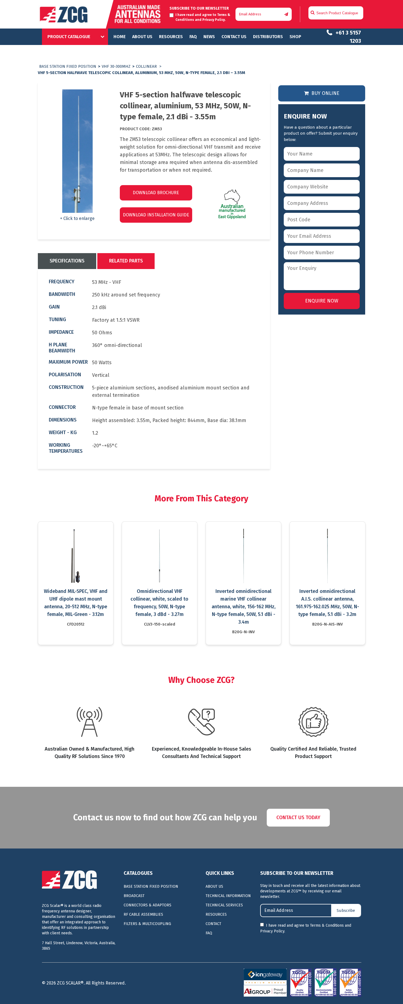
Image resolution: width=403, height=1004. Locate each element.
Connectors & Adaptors (147, 905)
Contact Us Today (298, 817)
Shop (295, 36)
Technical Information (228, 895)
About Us (142, 36)
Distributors (268, 36)
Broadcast (134, 895)
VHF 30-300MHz (116, 66)
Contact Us (234, 36)
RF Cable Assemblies (143, 914)
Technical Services (224, 905)
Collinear (146, 66)
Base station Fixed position (67, 66)
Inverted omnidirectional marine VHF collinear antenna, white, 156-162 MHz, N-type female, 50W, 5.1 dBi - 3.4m (244, 606)
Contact (213, 923)
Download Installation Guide (156, 214)
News (209, 36)
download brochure (156, 192)
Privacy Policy (213, 20)
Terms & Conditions (327, 925)
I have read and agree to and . (305, 928)
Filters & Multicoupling (147, 923)
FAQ (193, 36)
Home (119, 36)
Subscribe (346, 910)
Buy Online (324, 93)
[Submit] (286, 14)
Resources (171, 36)
